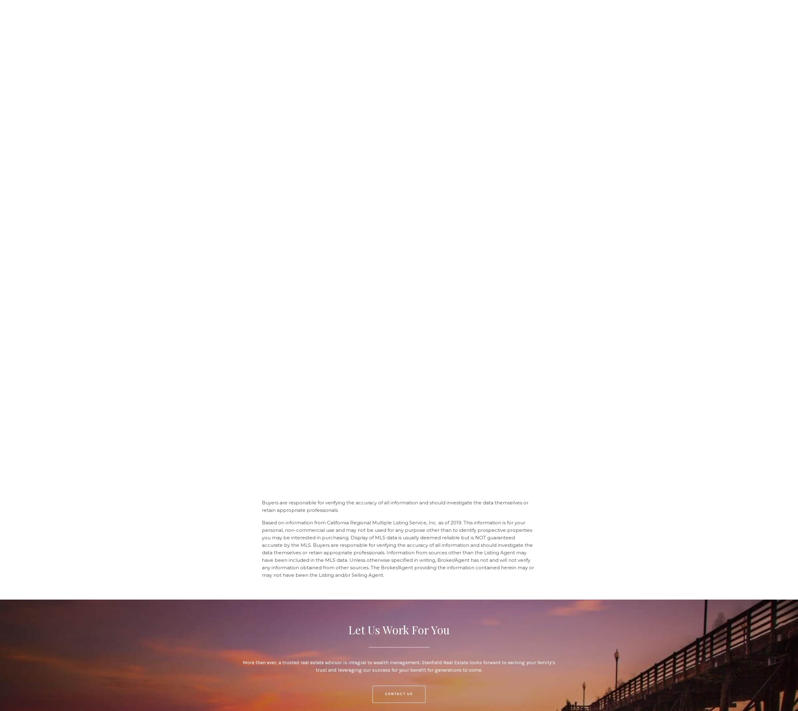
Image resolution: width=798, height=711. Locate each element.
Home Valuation (235, 16)
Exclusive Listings (177, 16)
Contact (278, 16)
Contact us (399, 694)
